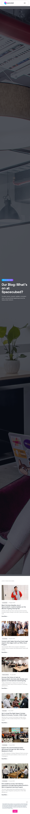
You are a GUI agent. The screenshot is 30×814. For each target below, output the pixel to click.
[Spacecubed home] (9, 3)
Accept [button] (15, 811)
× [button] (27, 801)
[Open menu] (24, 3)
